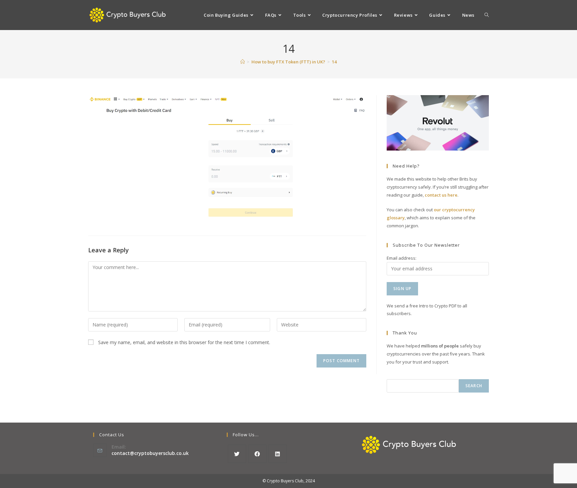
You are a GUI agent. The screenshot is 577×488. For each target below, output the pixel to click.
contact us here (441, 195)
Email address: (401, 258)
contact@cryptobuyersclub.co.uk (150, 453)
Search (473, 386)
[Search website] (486, 15)
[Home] (242, 62)
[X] (237, 454)
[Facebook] (257, 454)
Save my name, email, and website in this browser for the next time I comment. (184, 342)
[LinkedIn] (277, 454)
